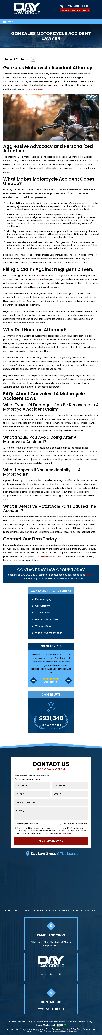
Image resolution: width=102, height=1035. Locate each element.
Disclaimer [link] (59, 1022)
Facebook (42, 974)
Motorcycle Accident (47, 619)
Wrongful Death (44, 626)
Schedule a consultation (49, 556)
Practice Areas (34, 910)
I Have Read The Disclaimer (75, 824)
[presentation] (33, 678)
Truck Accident (43, 612)
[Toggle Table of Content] (32, 59)
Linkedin (51, 974)
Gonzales (41, 275)
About (17, 910)
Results (64, 910)
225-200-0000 (77, 6)
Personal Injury (43, 599)
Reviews (51, 910)
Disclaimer (19, 824)
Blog (75, 910)
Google (60, 974)
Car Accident (42, 605)
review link (51, 668)
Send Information (51, 841)
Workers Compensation (48, 632)
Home (7, 910)
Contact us (88, 910)
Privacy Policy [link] (85, 1022)
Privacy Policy (31, 823)
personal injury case (32, 88)
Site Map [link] (71, 1022)
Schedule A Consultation (75, 10)
